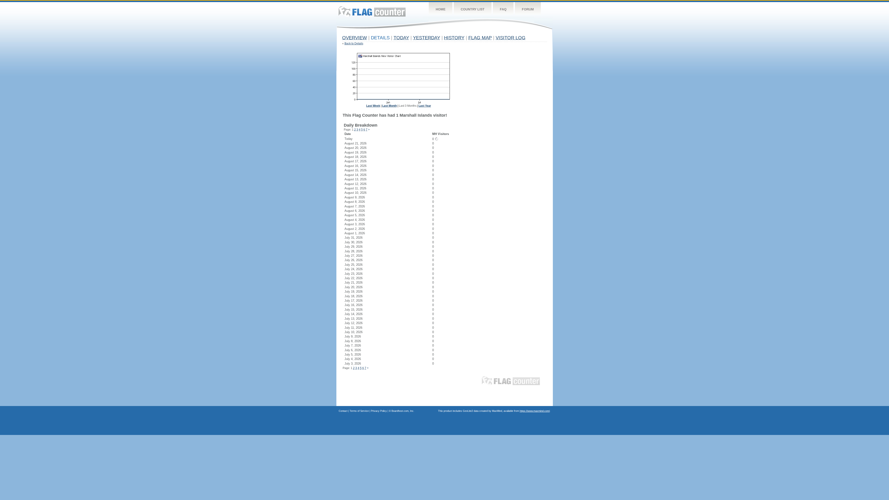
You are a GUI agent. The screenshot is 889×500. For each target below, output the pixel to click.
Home (440, 9)
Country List (473, 9)
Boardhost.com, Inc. (402, 410)
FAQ (503, 9)
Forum (528, 9)
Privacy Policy (379, 410)
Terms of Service (359, 410)
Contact (343, 410)
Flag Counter (372, 11)
